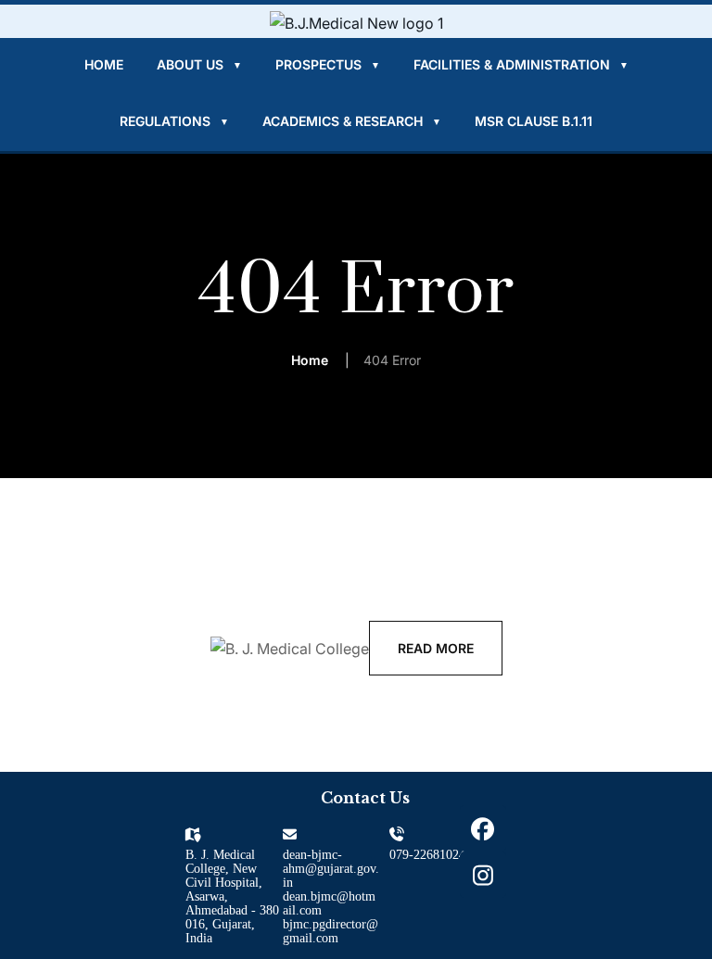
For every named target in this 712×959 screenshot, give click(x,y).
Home (103, 64)
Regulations (174, 121)
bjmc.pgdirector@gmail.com (330, 931)
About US (199, 64)
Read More (436, 648)
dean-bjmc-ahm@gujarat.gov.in (331, 869)
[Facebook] (483, 828)
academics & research (351, 121)
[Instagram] (483, 875)
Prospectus (327, 64)
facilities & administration (521, 64)
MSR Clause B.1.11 (533, 121)
